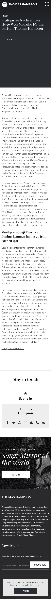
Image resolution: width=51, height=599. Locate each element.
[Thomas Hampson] (19, 4)
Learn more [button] (35, 585)
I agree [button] (25, 591)
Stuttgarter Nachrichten (13, 348)
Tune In (16, 475)
